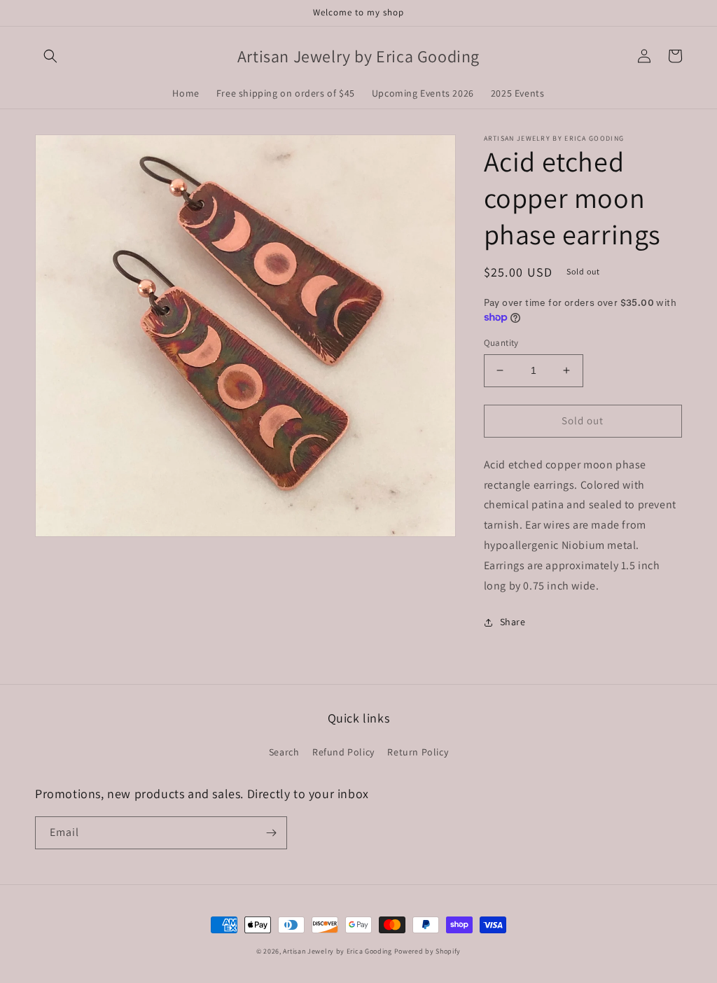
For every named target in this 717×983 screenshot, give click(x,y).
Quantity (501, 343)
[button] (50, 56)
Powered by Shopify (427, 951)
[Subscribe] (271, 832)
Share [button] (513, 621)
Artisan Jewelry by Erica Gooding (337, 951)
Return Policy (417, 752)
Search (284, 752)
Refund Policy (343, 752)
